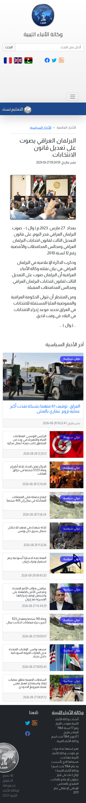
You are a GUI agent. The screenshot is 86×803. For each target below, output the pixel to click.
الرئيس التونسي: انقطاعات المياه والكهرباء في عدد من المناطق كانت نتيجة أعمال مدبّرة (26, 439)
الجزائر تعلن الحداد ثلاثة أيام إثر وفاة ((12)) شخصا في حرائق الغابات (28, 470)
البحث (9, 47)
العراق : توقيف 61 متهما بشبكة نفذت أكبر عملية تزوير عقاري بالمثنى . (45, 409)
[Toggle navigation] (72, 97)
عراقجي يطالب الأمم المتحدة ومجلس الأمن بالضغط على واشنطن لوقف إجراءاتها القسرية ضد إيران (29, 594)
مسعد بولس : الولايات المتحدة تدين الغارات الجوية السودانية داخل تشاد (27, 653)
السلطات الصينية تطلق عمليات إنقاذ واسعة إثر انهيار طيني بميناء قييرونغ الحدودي (27, 683)
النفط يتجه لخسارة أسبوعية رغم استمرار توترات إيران (26, 559)
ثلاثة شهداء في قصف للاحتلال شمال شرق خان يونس (27, 529)
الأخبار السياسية (40, 127)
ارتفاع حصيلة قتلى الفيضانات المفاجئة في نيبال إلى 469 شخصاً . (26, 500)
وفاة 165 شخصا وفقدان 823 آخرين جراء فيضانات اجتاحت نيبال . (26, 622)
